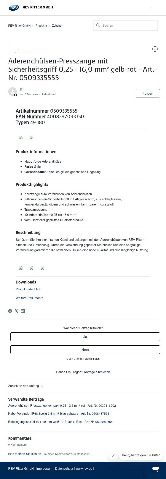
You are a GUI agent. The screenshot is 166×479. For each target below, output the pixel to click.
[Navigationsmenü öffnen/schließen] (150, 8)
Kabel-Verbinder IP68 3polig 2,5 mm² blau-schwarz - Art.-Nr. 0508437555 (58, 413)
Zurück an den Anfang (24, 385)
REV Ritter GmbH (19, 25)
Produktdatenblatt (28, 289)
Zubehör (57, 25)
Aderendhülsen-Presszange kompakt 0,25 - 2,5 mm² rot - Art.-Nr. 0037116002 (62, 405)
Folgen (147, 93)
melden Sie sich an (28, 453)
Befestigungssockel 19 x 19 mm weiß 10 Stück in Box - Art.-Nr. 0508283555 (60, 421)
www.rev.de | (85, 468)
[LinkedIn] (23, 311)
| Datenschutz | (64, 468)
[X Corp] (16, 311)
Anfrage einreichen (97, 371)
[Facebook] (10, 311)
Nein (85, 349)
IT (21, 89)
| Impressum (44, 468)
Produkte (41, 25)
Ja (85, 336)
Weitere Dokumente (29, 297)
